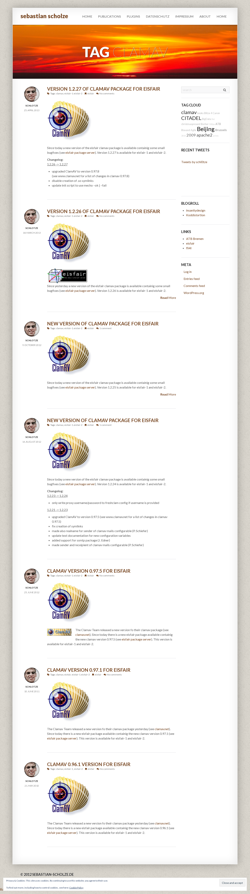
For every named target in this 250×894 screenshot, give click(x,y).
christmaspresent (190, 124)
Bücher (205, 124)
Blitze (207, 113)
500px (212, 124)
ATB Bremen (195, 238)
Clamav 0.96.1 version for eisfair (88, 764)
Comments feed (194, 286)
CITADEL (191, 118)
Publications (109, 16)
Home (87, 16)
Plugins (133, 16)
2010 (183, 135)
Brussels (221, 130)
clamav (59, 93)
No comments (106, 93)
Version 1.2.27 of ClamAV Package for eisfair (103, 89)
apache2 (204, 135)
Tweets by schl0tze (194, 162)
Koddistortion (195, 215)
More (168, 297)
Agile (193, 130)
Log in (188, 271)
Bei (213, 119)
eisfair (90, 93)
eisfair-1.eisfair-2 (73, 93)
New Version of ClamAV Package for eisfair (103, 323)
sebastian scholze (44, 15)
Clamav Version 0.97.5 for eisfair (88, 571)
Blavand (185, 130)
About (205, 16)
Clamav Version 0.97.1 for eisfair (88, 670)
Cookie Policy (76, 887)
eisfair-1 (68, 768)
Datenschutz (157, 16)
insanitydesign (195, 210)
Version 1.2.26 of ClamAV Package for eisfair (103, 211)
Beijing (206, 128)
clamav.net (82, 634)
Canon (216, 113)
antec (216, 135)
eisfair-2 (78, 768)
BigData (206, 119)
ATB (218, 124)
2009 (191, 135)
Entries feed (192, 278)
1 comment (105, 328)
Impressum (184, 16)
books (200, 113)
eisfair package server (80, 152)
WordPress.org (194, 293)
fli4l (188, 248)
